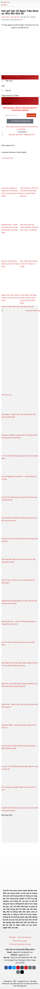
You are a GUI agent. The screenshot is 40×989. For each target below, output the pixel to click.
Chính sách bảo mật (24, 937)
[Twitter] (14, 967)
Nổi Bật (22, 129)
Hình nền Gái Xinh (28, 127)
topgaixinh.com (23, 955)
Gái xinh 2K (14, 17)
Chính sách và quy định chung (20, 944)
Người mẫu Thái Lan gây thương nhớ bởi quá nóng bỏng (10, 297)
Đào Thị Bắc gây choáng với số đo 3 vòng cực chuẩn (28, 263)
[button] (37, 3)
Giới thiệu (12, 937)
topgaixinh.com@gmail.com (23, 952)
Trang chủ (5, 17)
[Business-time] (18, 972)
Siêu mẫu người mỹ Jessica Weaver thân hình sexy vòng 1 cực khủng (29, 227)
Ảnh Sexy (9, 127)
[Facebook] (6, 967)
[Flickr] (10, 967)
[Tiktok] (22, 972)
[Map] (34, 967)
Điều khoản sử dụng (20, 941)
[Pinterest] (18, 967)
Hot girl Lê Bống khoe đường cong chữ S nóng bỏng (10, 263)
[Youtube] (26, 967)
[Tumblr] (22, 967)
